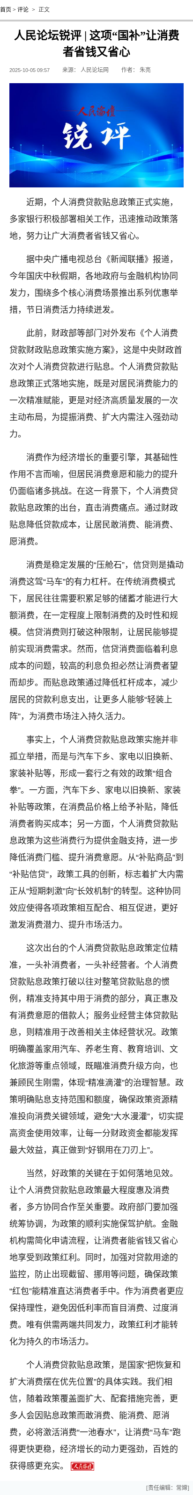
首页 (5, 10)
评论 (23, 10)
